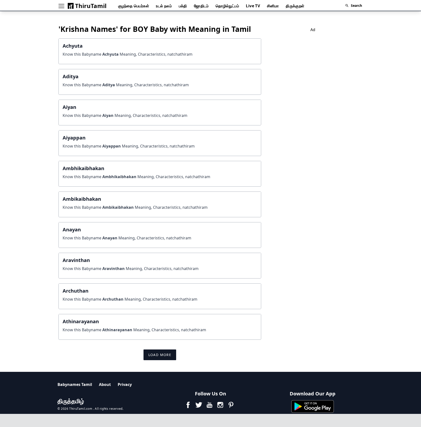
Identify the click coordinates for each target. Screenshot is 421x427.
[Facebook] (188, 405)
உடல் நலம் (164, 6)
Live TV (253, 6)
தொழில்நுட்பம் (227, 6)
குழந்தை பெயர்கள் (133, 6)
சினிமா (273, 6)
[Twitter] (199, 405)
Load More (160, 354)
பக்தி (183, 6)
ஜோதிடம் (201, 6)
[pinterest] (231, 405)
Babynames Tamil (74, 384)
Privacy (125, 384)
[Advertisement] (313, 67)
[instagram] (220, 405)
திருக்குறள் (295, 6)
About (105, 384)
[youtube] (209, 405)
